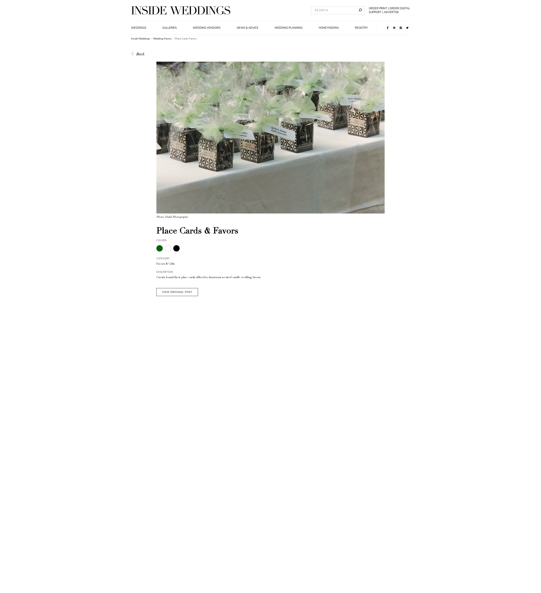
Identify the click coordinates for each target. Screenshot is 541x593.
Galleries (169, 28)
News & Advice (247, 28)
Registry (361, 28)
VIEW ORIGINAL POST (177, 292)
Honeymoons (329, 28)
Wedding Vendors (206, 28)
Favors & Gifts (165, 264)
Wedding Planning (289, 28)
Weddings (138, 28)
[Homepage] (180, 10)
